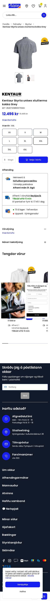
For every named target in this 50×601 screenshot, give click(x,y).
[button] (4, 6)
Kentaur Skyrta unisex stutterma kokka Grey (24, 26)
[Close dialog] (47, 284)
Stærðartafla (9, 120)
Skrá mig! (37, 315)
